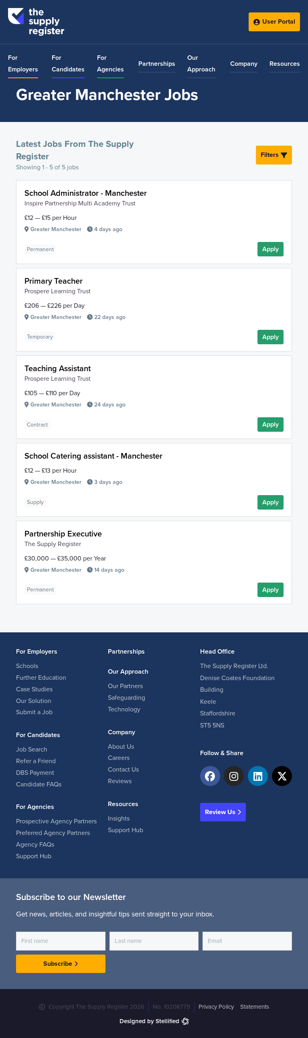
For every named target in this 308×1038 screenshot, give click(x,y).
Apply (270, 249)
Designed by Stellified (149, 1021)
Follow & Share (221, 753)
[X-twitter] (282, 776)
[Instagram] (234, 776)
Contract (37, 424)
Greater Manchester (55, 229)
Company (243, 64)
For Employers (23, 63)
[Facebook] (210, 776)
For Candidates (68, 63)
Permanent (40, 249)
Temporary (40, 336)
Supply (35, 502)
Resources (285, 64)
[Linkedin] (258, 776)
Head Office (217, 652)
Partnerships (156, 64)
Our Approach (201, 63)
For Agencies (110, 63)
